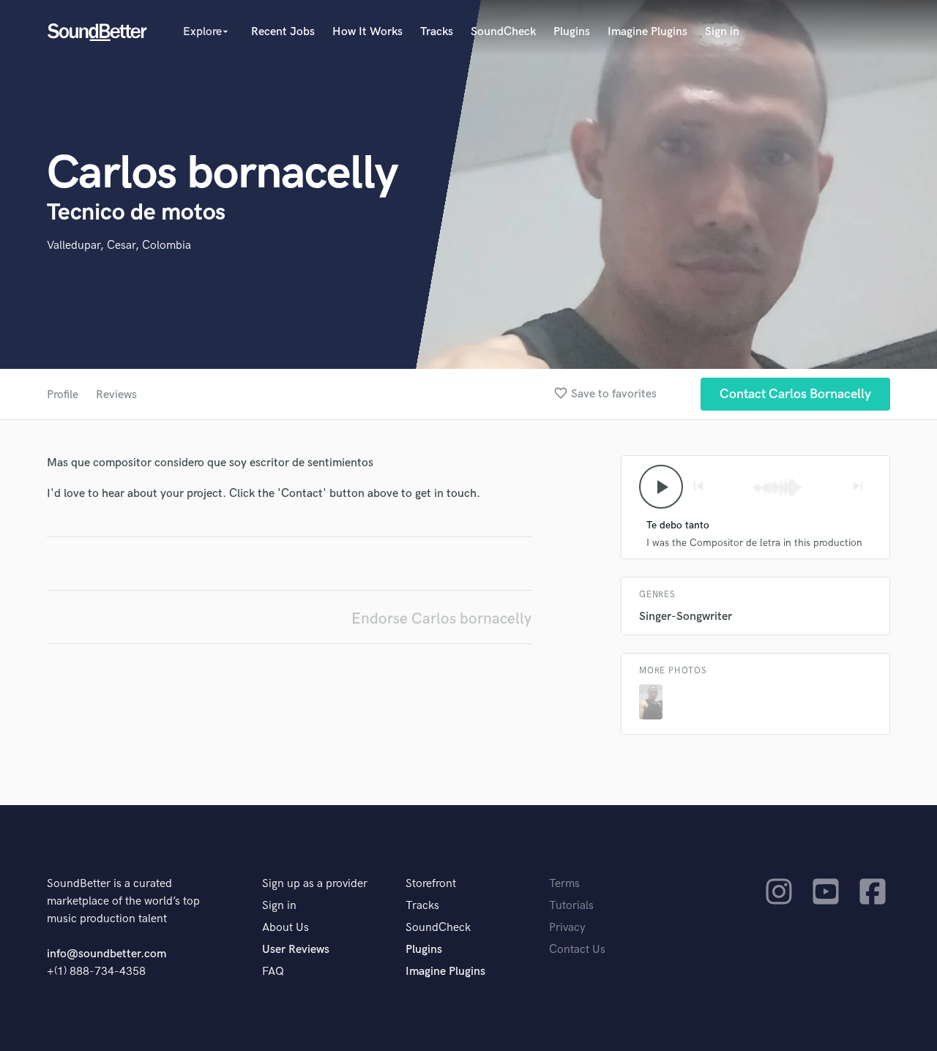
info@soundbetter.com (106, 954)
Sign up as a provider (314, 884)
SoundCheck (503, 32)
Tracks (436, 32)
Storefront (431, 884)
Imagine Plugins (647, 32)
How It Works (367, 32)
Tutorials (571, 906)
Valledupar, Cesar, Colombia (119, 246)
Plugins (571, 32)
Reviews (116, 395)
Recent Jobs (283, 32)
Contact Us (577, 950)
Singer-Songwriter (685, 617)
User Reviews (295, 950)
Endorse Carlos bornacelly (441, 619)
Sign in (722, 32)
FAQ (273, 972)
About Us (285, 928)
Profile (62, 395)
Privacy (567, 928)
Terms (564, 884)
